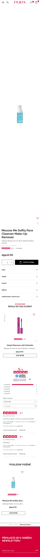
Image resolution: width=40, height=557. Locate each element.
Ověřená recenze (10, 416)
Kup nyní (20, 355)
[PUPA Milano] (20, 2)
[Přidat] (11, 262)
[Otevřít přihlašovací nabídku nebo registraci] (32, 2)
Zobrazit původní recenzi (10, 430)
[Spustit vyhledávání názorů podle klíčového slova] (35, 406)
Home (10, 524)
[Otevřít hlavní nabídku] (3, 2)
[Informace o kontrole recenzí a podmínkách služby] (30, 379)
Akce (15, 524)
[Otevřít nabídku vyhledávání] (7, 2)
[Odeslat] (36, 550)
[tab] (20, 270)
